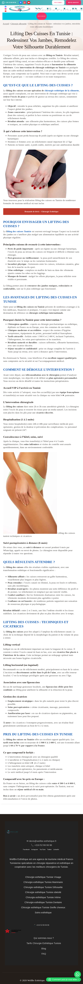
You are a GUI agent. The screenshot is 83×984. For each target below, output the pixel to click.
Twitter (49, 849)
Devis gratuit (41, 16)
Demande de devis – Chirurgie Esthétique (41, 212)
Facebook (26, 849)
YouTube (43, 849)
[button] (63, 979)
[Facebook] (20, 2)
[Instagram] (24, 2)
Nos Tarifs (58, 2)
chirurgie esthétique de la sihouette (62, 90)
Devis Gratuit (73, 2)
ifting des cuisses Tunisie (19, 231)
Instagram (34, 849)
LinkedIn (56, 849)
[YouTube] (28, 2)
